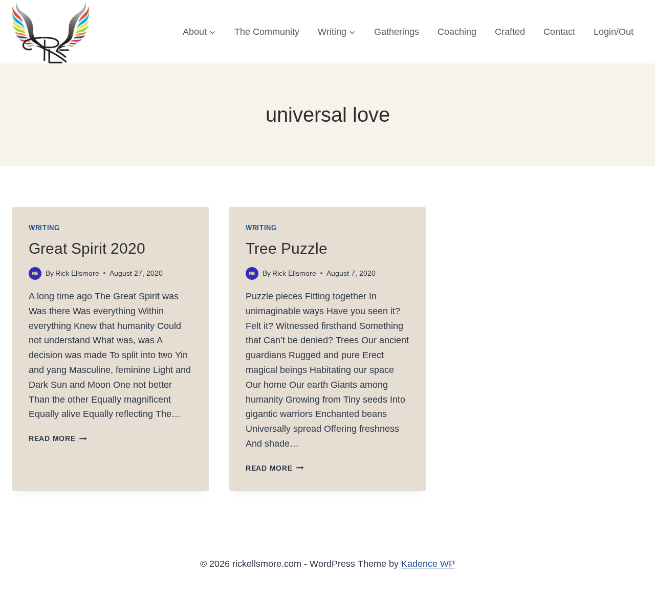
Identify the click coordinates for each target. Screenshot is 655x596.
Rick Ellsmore (77, 273)
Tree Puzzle (287, 248)
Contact (559, 32)
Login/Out (614, 32)
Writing (44, 228)
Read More (57, 438)
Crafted (510, 32)
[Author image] (35, 273)
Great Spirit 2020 (87, 248)
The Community (266, 32)
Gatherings (396, 32)
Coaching (457, 32)
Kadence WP (428, 564)
